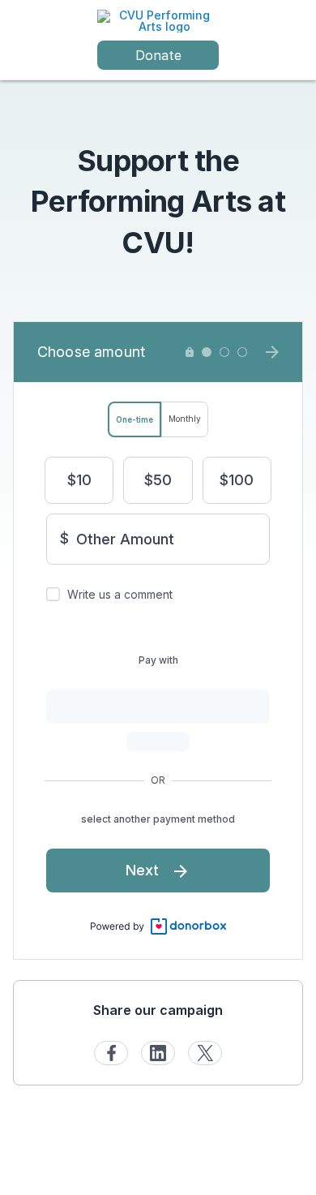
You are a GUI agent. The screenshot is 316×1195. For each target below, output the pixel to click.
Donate (158, 55)
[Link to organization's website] (158, 20)
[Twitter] (205, 1053)
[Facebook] (111, 1053)
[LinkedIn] (158, 1053)
